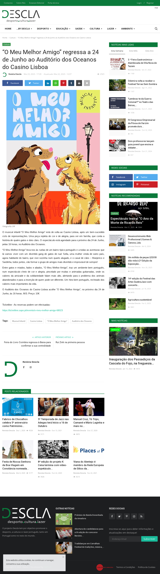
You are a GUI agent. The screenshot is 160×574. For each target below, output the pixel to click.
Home (8, 28)
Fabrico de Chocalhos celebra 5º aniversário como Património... (15, 423)
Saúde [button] (79, 28)
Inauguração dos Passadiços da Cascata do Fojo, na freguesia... (132, 361)
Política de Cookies (146, 567)
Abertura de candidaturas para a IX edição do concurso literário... (89, 532)
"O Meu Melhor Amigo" (57, 321)
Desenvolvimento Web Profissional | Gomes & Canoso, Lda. (140, 239)
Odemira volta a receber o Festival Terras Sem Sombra (142, 82)
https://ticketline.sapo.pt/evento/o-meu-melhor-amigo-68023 (32, 310)
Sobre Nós (20, 3)
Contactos (8, 3)
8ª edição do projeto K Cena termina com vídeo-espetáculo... (52, 465)
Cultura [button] (95, 28)
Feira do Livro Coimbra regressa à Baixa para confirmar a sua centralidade (27, 344)
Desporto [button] (43, 28)
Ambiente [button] (127, 28)
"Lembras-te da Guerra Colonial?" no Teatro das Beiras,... (140, 102)
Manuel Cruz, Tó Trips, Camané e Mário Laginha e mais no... (88, 423)
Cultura (12, 37)
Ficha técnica (53, 3)
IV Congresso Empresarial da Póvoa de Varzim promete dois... (141, 123)
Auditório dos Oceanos (82, 321)
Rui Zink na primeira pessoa (70, 342)
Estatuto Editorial (36, 3)
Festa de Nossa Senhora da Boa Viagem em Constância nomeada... (16, 465)
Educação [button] (62, 28)
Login (139, 3)
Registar (150, 3)
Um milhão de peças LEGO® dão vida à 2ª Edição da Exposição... (142, 260)
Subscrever (149, 538)
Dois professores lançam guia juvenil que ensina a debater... (141, 144)
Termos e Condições (125, 567)
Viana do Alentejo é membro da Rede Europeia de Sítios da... (88, 465)
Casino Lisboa (36, 321)
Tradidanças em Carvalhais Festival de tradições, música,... (89, 545)
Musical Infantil (18, 321)
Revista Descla (15, 74)
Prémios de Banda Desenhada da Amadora (89, 517)
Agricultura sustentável (140, 300)
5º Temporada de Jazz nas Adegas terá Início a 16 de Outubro (53, 423)
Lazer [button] (111, 28)
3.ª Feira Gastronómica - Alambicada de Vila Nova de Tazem (142, 62)
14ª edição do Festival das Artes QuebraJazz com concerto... (141, 281)
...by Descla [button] (23, 28)
